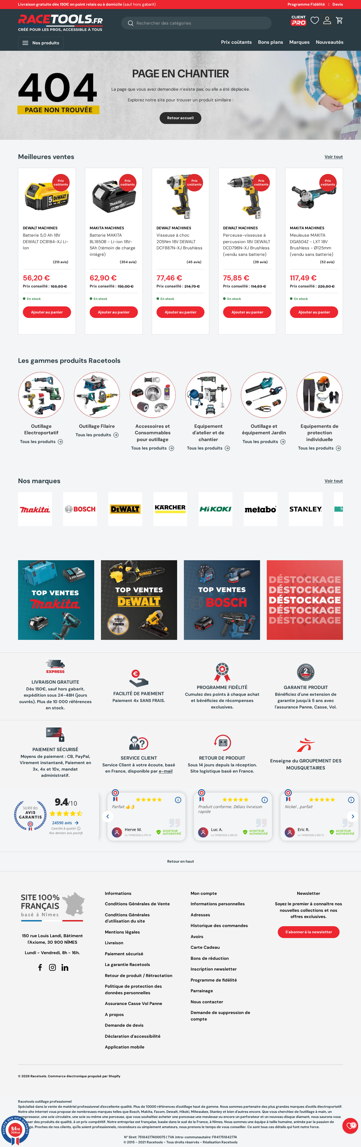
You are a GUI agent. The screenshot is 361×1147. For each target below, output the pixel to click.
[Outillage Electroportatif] (41, 395)
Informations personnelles (218, 904)
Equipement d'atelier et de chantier (208, 432)
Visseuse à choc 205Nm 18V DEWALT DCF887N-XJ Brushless (179, 241)
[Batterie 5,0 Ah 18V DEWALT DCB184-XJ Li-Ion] (47, 197)
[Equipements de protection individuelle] (320, 395)
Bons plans (270, 42)
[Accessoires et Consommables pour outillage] (153, 395)
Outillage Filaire (97, 426)
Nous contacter (207, 1002)
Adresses (200, 915)
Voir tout (334, 157)
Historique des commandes (219, 925)
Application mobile (124, 1047)
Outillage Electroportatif (41, 429)
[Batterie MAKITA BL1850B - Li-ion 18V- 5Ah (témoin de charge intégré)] (114, 197)
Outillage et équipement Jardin (264, 429)
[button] (339, 20)
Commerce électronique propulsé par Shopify (84, 1076)
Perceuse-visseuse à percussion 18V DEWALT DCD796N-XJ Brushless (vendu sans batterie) (246, 244)
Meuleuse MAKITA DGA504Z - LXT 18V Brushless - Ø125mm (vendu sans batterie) (311, 244)
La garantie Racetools (127, 964)
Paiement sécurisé (124, 954)
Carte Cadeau (205, 947)
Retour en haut (180, 861)
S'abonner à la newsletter (308, 932)
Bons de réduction (210, 958)
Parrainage (202, 991)
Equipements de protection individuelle (319, 432)
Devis (338, 4)
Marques (299, 42)
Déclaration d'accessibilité (132, 1036)
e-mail (166, 771)
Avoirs (197, 936)
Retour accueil (180, 117)
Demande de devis (124, 1025)
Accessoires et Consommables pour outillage (153, 432)
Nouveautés (330, 42)
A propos (114, 1014)
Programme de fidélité (214, 980)
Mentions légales (122, 932)
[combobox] (196, 23)
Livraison (114, 943)
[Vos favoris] (314, 20)
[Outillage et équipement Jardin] (264, 395)
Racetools (38, 1076)
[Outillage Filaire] (97, 395)
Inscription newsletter (214, 969)
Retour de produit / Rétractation (138, 975)
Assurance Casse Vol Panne (133, 1003)
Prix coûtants (236, 42)
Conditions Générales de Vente (137, 904)
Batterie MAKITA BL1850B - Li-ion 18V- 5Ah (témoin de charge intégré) (112, 244)
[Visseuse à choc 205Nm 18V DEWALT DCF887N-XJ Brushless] (181, 197)
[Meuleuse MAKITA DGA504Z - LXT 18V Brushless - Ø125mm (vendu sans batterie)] (314, 197)
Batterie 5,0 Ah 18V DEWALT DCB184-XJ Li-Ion (46, 241)
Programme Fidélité (306, 4)
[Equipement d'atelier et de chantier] (208, 395)
